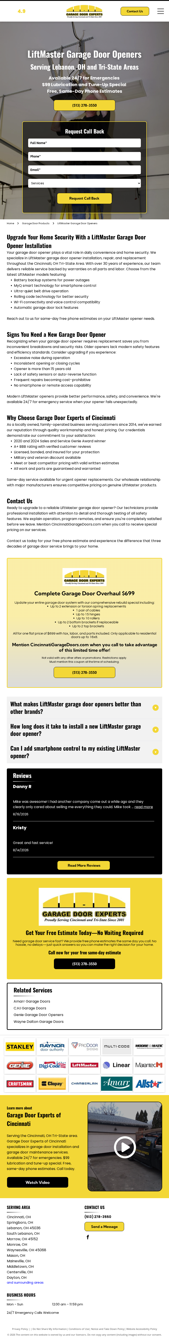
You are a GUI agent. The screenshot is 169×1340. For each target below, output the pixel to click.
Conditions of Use (79, 1329)
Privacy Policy (20, 1329)
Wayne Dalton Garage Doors (39, 1021)
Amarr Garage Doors (32, 1001)
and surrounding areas (25, 1282)
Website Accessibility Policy (141, 1329)
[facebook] (87, 1238)
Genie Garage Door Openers (38, 1014)
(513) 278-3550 (97, 1216)
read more (143, 806)
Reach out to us (20, 318)
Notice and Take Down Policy (107, 1329)
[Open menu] (160, 11)
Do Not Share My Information (50, 1329)
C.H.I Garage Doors (30, 1008)
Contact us (16, 540)
